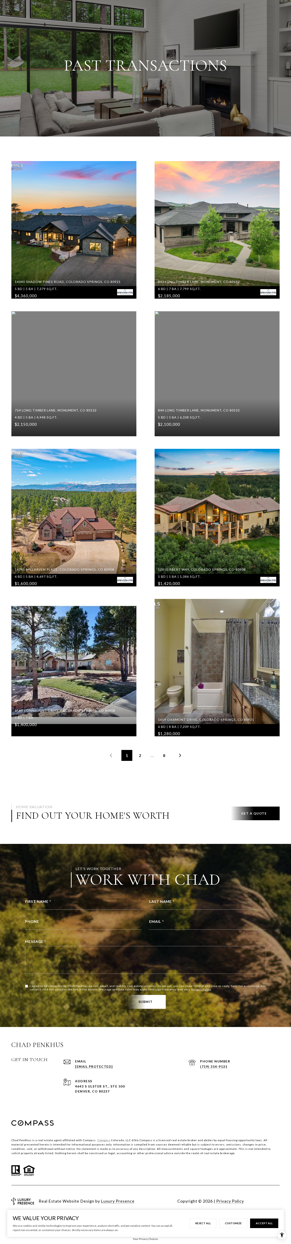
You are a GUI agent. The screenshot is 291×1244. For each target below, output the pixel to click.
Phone (32, 921)
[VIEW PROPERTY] (74, 221)
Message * (35, 941)
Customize (233, 1223)
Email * (156, 921)
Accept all (264, 1223)
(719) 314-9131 (213, 1066)
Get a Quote (254, 813)
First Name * (38, 901)
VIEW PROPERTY (74, 230)
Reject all (203, 1223)
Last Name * (161, 901)
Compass (103, 1140)
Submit (145, 1002)
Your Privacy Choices (145, 1239)
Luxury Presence (118, 1201)
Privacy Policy (201, 989)
